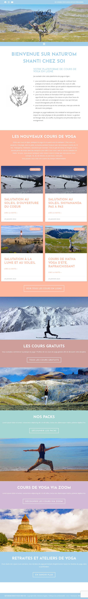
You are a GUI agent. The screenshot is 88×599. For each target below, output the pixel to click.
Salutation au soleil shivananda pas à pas (64, 203)
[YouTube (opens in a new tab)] (12, 2)
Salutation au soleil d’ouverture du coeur (21, 203)
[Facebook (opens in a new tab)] (5, 2)
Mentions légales (42, 596)
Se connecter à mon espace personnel (69, 2)
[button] (44, 44)
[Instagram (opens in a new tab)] (8, 2)
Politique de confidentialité (57, 596)
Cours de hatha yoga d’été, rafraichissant (62, 263)
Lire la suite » (10, 213)
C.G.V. (68, 596)
